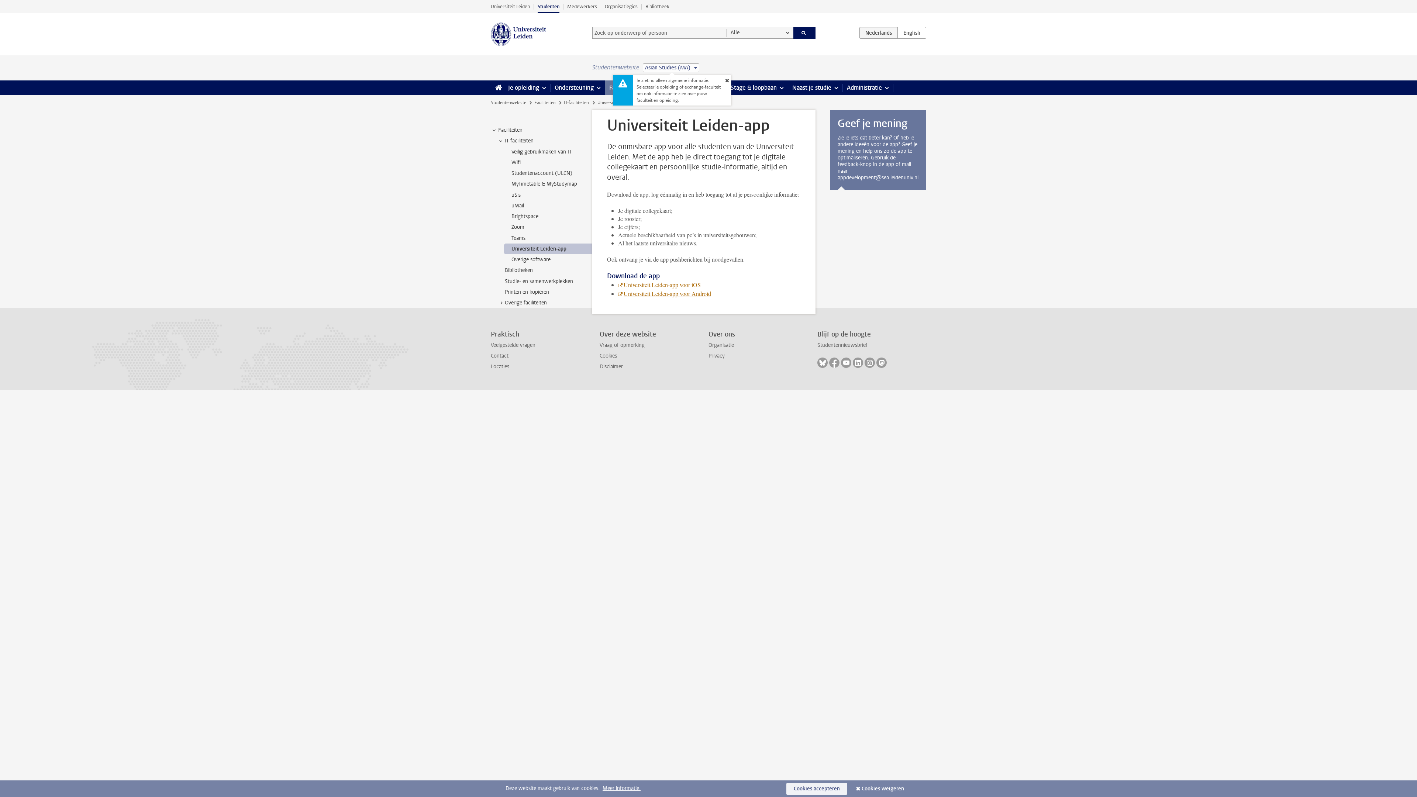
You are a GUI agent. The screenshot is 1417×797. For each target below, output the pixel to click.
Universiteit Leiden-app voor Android (667, 293)
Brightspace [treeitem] (524, 216)
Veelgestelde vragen (513, 345)
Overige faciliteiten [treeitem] (526, 302)
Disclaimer (611, 366)
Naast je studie (811, 88)
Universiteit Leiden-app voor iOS (662, 285)
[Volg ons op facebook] (834, 363)
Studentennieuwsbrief (842, 345)
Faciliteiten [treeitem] (510, 130)
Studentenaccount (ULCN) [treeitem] (541, 173)
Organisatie (721, 345)
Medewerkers (582, 6)
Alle (735, 32)
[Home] (497, 87)
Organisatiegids (621, 6)
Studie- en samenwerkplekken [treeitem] (539, 281)
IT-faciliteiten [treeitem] (519, 140)
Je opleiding (523, 88)
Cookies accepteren (817, 788)
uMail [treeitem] (517, 205)
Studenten (548, 6)
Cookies (608, 355)
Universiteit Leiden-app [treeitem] (538, 248)
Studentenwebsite (508, 103)
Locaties (500, 366)
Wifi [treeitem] (516, 162)
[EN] (911, 33)
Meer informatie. (622, 788)
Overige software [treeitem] (531, 259)
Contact (499, 355)
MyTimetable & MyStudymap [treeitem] (544, 183)
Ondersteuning (574, 88)
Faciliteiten (545, 103)
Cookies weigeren (883, 788)
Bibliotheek (657, 6)
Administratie (864, 88)
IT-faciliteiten (576, 103)
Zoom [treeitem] (517, 227)
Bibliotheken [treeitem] (519, 270)
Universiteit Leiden (510, 6)
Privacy (716, 355)
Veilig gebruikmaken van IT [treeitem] (541, 151)
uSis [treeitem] (516, 195)
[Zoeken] (804, 33)
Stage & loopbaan (754, 88)
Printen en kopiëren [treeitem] (527, 292)
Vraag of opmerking (622, 345)
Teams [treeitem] (518, 238)
